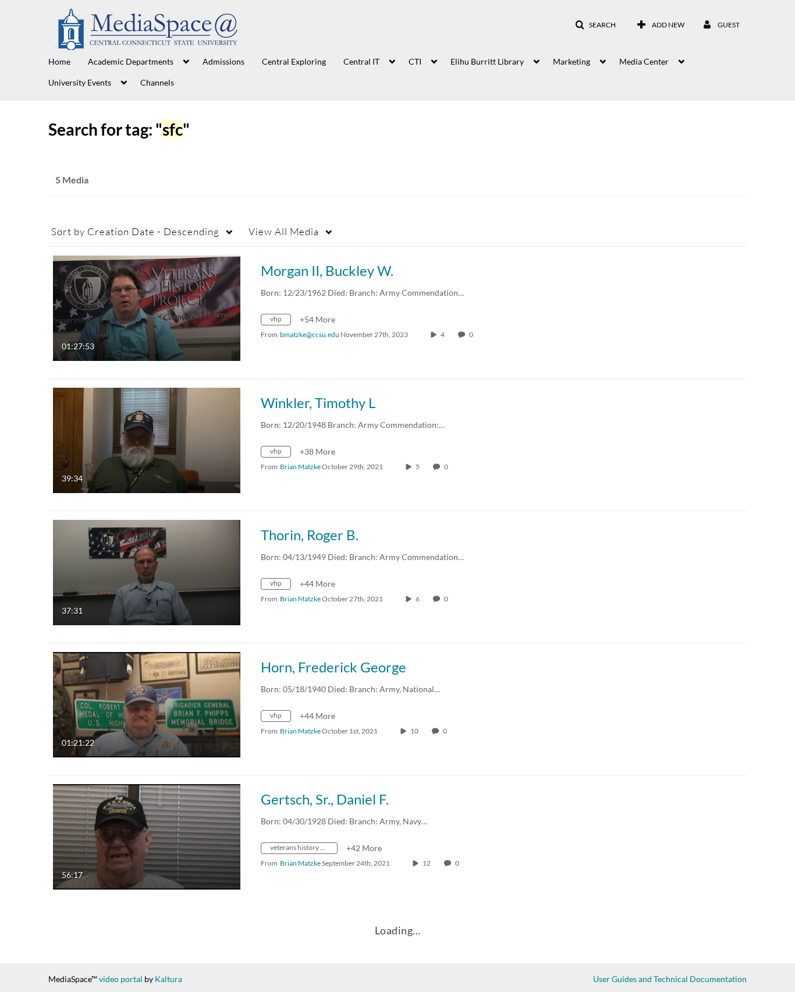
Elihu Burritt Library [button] (487, 61)
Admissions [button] (223, 61)
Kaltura (168, 979)
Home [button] (59, 61)
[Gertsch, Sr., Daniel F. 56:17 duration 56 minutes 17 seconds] (146, 836)
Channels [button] (157, 82)
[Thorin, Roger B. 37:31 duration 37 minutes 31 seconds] (146, 571)
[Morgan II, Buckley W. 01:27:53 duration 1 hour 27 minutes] (146, 307)
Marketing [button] (571, 61)
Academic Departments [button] (130, 61)
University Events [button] (79, 82)
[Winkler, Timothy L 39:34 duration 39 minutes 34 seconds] (146, 439)
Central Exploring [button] (294, 61)
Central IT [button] (361, 61)
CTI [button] (415, 61)
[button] (595, 25)
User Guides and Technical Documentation (670, 979)
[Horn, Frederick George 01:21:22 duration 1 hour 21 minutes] (146, 703)
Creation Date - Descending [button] (135, 231)
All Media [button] (284, 231)
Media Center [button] (644, 61)
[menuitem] (68, 60)
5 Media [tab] (71, 179)
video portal (121, 979)
